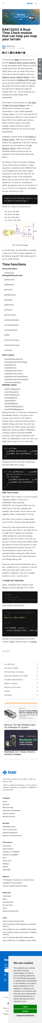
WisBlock (6, 864)
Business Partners (9, 816)
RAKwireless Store (9, 827)
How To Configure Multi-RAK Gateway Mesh (18, 937)
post (17, 60)
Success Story (8, 905)
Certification (7, 896)
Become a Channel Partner (12, 835)
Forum (5, 908)
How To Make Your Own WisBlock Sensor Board (19, 940)
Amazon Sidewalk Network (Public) (15, 886)
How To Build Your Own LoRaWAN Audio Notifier (19, 929)
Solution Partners (9, 813)
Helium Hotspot (8, 849)
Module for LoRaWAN (10, 855)
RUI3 (4, 858)
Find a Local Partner (10, 830)
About (5, 801)
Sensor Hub (7, 861)
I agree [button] (25, 1007)
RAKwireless (10, 46)
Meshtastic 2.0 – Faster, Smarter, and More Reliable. (19, 753)
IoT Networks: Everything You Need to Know (18, 880)
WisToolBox (7, 870)
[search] (36, 3)
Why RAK (6, 804)
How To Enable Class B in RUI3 (13, 921)
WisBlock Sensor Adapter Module (15, 77)
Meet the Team (8, 807)
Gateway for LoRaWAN (11, 852)
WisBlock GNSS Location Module (22, 63)
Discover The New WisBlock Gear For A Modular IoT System (19, 726)
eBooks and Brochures (11, 911)
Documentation (8, 902)
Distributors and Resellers (12, 810)
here (12, 642)
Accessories (7, 846)
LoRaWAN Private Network (12, 883)
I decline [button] (25, 1011)
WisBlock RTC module (27, 80)
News (5, 899)
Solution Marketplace (10, 833)
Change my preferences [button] (25, 1015)
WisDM (5, 867)
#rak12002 (6, 651)
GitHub (34, 642)
